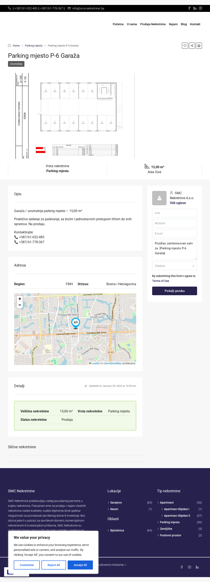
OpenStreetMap (112, 363)
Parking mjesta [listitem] (170, 522)
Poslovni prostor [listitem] (170, 535)
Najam (173, 24)
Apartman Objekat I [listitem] (176, 509)
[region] (53, 552)
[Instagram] (190, 567)
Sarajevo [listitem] (116, 502)
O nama (132, 24)
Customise (27, 565)
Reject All (54, 565)
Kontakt (195, 24)
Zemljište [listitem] (166, 528)
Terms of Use (160, 280)
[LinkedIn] (198, 567)
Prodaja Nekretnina (153, 24)
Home (16, 45)
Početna (118, 24)
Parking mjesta (33, 45)
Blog (184, 24)
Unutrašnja (16, 63)
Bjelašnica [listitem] (117, 530)
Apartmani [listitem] (167, 502)
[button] (185, 46)
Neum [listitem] (114, 509)
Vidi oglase (178, 203)
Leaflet (95, 363)
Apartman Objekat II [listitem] (177, 515)
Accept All (80, 565)
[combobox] (174, 266)
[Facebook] (182, 567)
